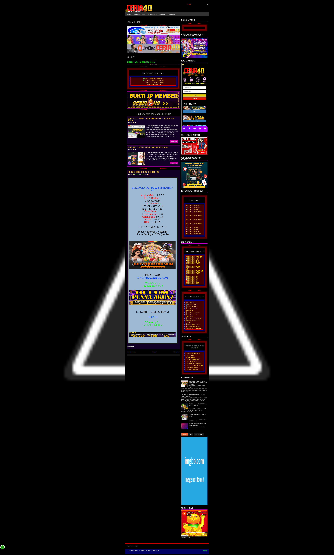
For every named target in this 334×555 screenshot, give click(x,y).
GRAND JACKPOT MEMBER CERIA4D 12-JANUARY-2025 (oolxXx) (148, 147)
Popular (185, 434)
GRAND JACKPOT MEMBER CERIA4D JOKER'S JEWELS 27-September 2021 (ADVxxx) (151, 119)
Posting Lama (176, 352)
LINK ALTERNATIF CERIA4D (139, 14)
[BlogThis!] (130, 346)
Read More (174, 141)
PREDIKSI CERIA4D (203, 552)
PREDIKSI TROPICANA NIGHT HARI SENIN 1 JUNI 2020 (197, 424)
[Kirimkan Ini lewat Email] (128, 346)
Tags (191, 434)
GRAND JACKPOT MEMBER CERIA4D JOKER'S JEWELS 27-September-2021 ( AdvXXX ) (197, 382)
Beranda (129, 14)
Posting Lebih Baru (131, 352)
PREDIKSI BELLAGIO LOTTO (140, 174)
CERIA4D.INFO (155, 551)
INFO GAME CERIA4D (152, 14)
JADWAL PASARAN (171, 14)
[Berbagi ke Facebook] (133, 346)
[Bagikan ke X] (132, 346)
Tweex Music (183, 537)
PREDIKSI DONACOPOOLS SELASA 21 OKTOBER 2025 (197, 404)
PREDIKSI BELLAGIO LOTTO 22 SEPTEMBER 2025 (143, 172)
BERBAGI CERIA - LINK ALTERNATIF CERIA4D (141, 551)
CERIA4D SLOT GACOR (132, 546)
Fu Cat (188, 537)
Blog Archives (198, 434)
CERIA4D (205, 550)
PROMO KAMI (162, 14)
